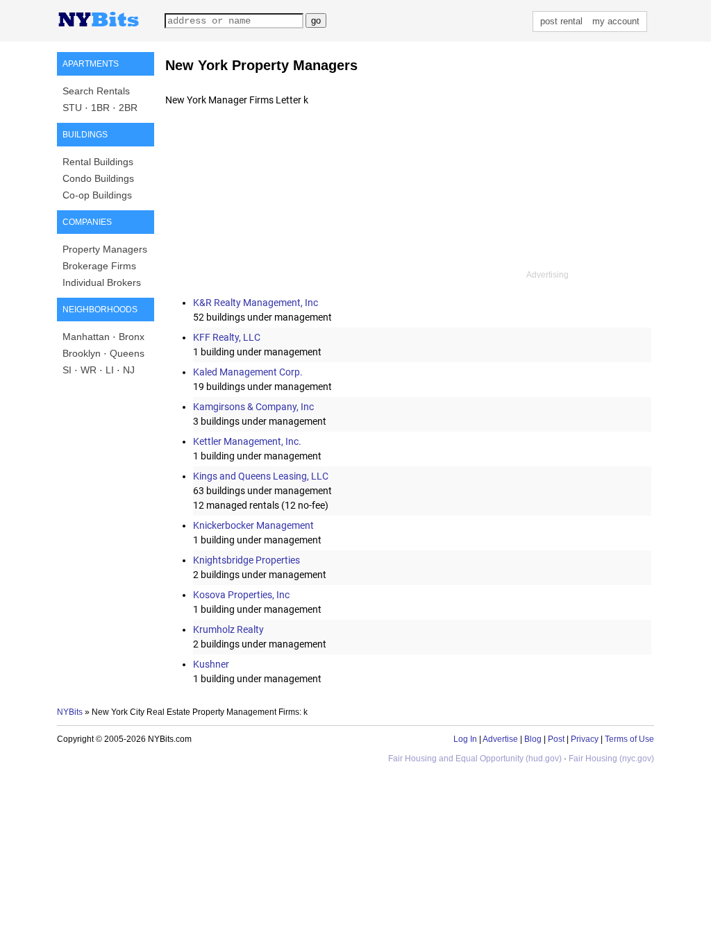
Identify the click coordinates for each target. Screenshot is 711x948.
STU (72, 107)
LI (110, 369)
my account (615, 21)
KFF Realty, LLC (226, 337)
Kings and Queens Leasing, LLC (260, 476)
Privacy (585, 739)
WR (89, 369)
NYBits (70, 712)
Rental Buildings (97, 161)
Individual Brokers (101, 282)
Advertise (500, 739)
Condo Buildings (98, 178)
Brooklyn (81, 353)
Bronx (131, 336)
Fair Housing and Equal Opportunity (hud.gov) (475, 758)
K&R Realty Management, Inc (255, 302)
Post (556, 739)
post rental (561, 21)
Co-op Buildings (97, 195)
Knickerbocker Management (253, 525)
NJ (129, 369)
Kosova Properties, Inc (241, 594)
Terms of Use (629, 739)
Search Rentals (96, 90)
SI (67, 369)
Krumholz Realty (228, 629)
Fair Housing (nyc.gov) (611, 758)
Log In (465, 739)
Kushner (211, 664)
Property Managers (104, 249)
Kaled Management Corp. (248, 372)
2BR (128, 107)
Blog (533, 739)
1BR (100, 107)
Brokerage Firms (99, 265)
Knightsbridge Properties (246, 560)
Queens (127, 353)
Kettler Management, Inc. (247, 441)
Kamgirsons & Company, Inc (253, 406)
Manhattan (86, 336)
